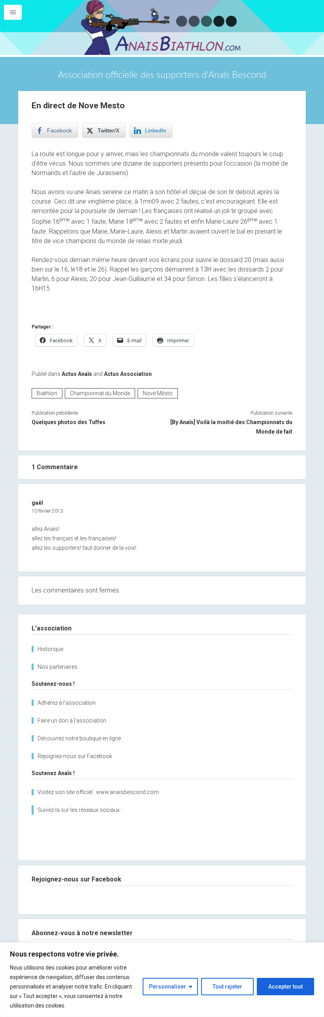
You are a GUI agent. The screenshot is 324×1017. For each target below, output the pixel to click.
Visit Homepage (162, 27)
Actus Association (128, 374)
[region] (162, 979)
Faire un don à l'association (72, 720)
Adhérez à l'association (67, 703)
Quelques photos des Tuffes (68, 422)
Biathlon (47, 393)
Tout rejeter (227, 986)
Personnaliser (167, 986)
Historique (50, 649)
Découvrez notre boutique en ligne (79, 738)
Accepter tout (285, 986)
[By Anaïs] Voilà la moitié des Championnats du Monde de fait (231, 427)
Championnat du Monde (100, 393)
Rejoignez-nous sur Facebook (75, 756)
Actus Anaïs (77, 374)
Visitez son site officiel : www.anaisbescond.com (98, 792)
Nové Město (158, 393)
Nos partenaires (57, 667)
